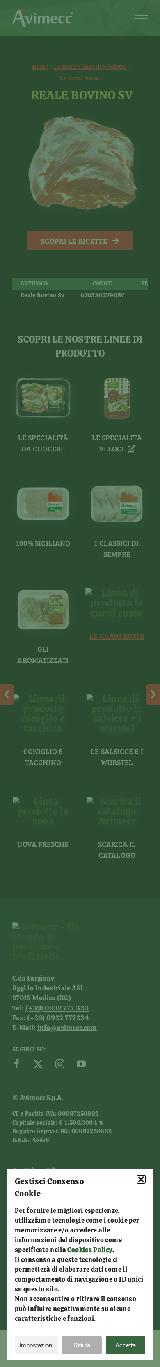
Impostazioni (36, 1345)
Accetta (125, 1345)
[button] (141, 1179)
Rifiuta (81, 1345)
